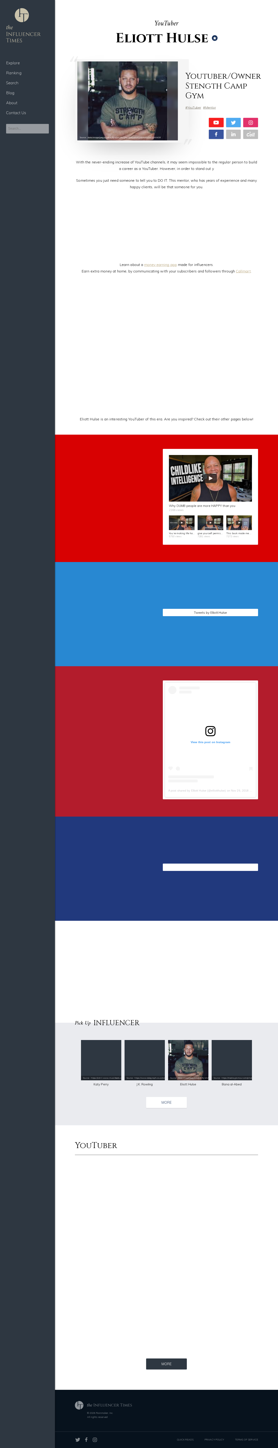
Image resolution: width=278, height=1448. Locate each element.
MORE (166, 1102)
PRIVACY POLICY (214, 1439)
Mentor (210, 107)
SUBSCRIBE (108, 548)
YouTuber (194, 107)
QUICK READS (185, 1439)
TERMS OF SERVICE (246, 1439)
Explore (13, 62)
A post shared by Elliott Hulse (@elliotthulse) (197, 790)
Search (12, 82)
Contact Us (16, 112)
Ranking (14, 72)
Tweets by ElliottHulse (210, 612)
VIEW (108, 664)
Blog (10, 92)
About (12, 102)
